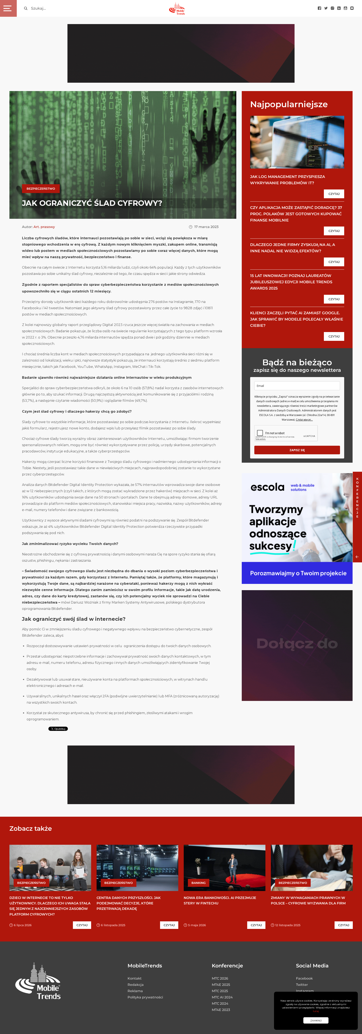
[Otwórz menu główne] (8, 8)
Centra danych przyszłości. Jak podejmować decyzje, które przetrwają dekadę (129, 903)
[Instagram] (332, 8)
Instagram (305, 991)
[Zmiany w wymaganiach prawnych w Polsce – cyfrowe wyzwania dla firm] (312, 868)
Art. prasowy (44, 227)
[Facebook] (319, 8)
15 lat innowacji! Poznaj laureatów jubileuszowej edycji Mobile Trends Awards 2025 (291, 282)
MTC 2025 (220, 991)
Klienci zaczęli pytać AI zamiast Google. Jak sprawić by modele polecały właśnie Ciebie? (296, 319)
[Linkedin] (339, 8)
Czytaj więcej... (304, 419)
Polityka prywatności (145, 997)
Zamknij (316, 1020)
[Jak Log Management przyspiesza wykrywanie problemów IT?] (297, 142)
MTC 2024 (220, 1004)
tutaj (316, 1011)
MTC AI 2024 (222, 997)
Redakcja (136, 985)
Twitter (302, 985)
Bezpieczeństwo (41, 189)
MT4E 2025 (221, 985)
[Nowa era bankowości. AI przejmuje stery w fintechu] (224, 868)
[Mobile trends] (177, 8)
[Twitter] (326, 8)
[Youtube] (345, 8)
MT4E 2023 (221, 1010)
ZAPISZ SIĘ (297, 450)
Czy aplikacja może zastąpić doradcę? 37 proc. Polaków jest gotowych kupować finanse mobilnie (296, 214)
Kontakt (135, 978)
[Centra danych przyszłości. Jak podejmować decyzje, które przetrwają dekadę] (137, 868)
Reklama (135, 991)
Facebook (304, 978)
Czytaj (334, 194)
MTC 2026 (220, 978)
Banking (198, 883)
